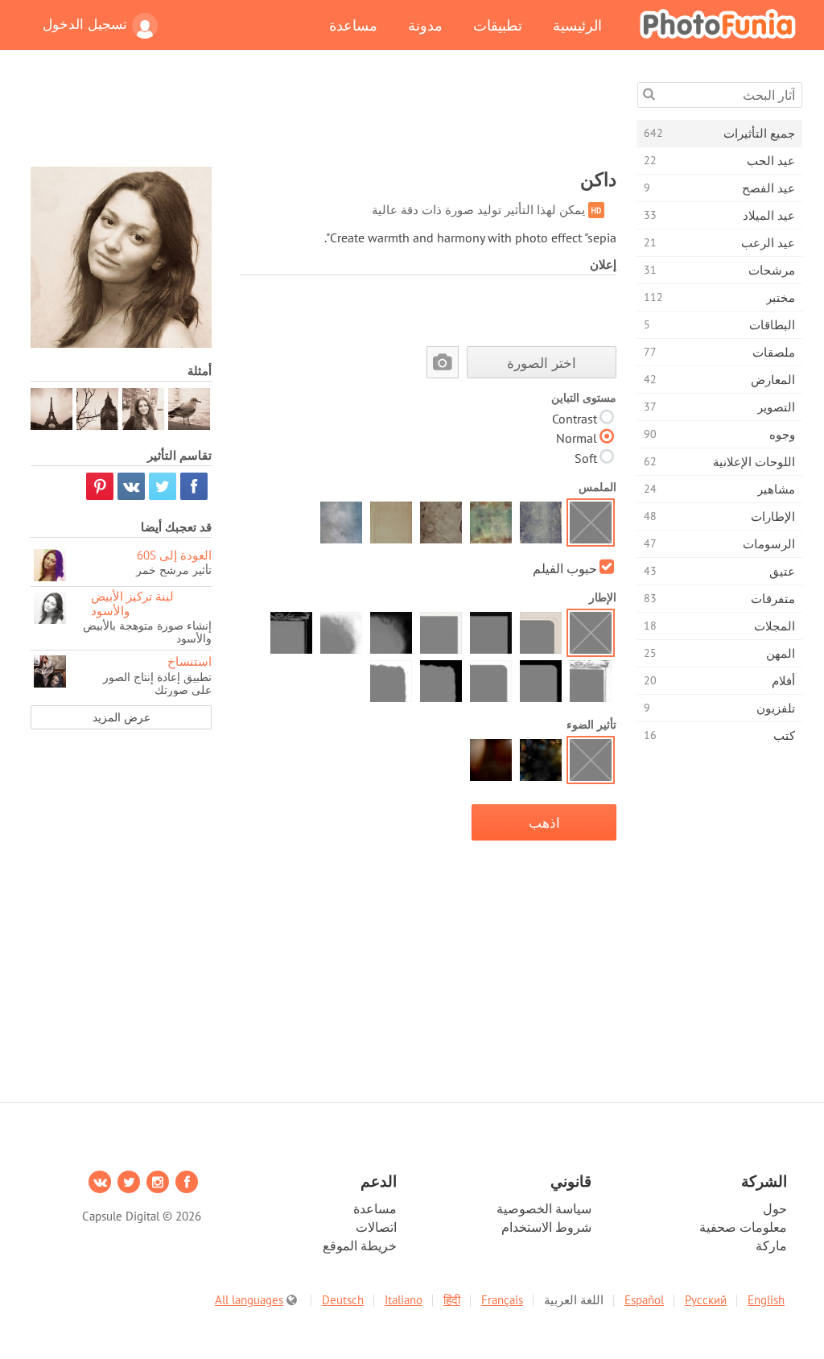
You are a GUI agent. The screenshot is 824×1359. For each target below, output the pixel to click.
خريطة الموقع (360, 1245)
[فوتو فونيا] (717, 23)
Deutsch (343, 1299)
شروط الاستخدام (546, 1227)
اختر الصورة (541, 362)
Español (644, 1299)
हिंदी (451, 1299)
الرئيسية (577, 25)
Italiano (403, 1299)
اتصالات (376, 1227)
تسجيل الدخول (85, 24)
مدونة (425, 25)
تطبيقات (497, 25)
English (766, 1299)
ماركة (771, 1245)
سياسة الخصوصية (543, 1208)
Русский (706, 1299)
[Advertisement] (323, 118)
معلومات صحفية (743, 1227)
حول (775, 1208)
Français (502, 1299)
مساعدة (353, 25)
